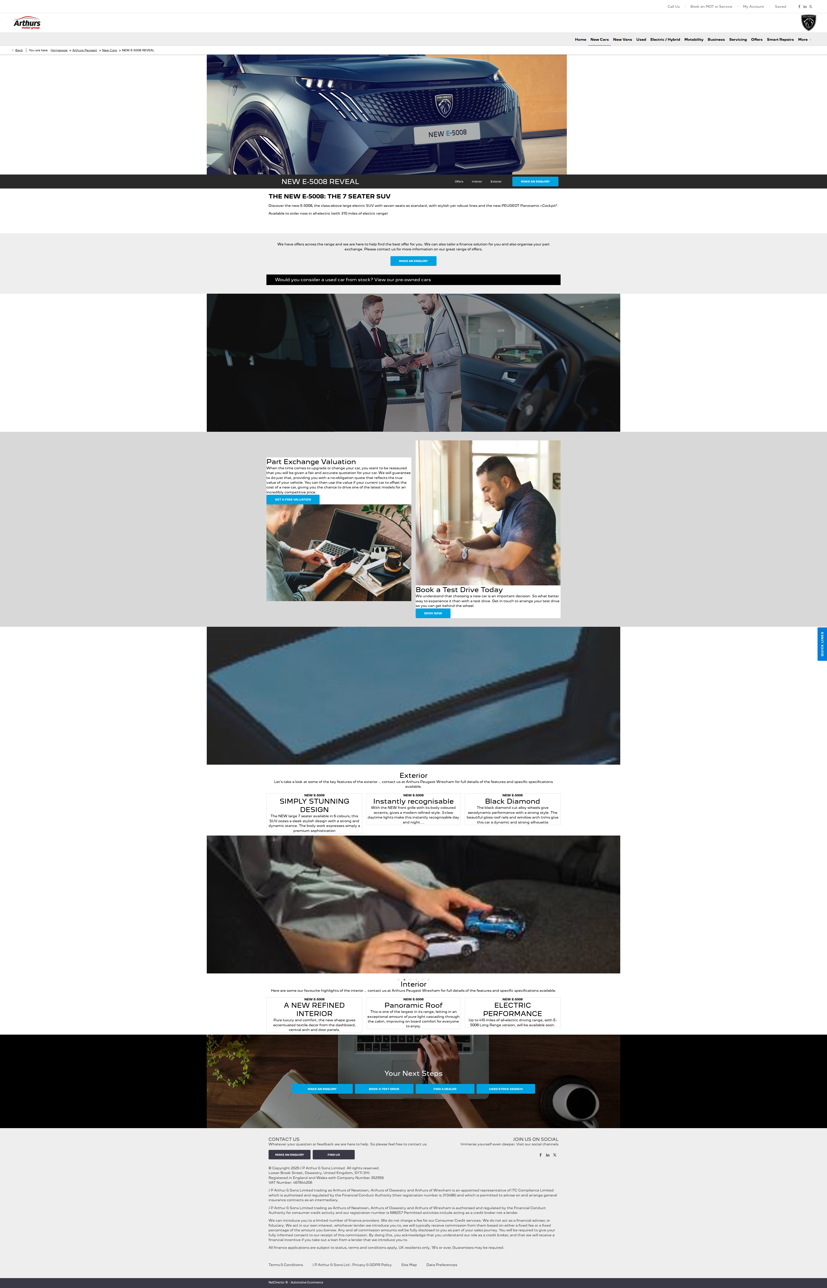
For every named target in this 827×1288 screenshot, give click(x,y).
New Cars (109, 50)
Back (19, 50)
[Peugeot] (808, 22)
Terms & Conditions (286, 1265)
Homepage (59, 50)
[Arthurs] (27, 22)
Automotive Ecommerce (307, 1282)
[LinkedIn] (805, 6)
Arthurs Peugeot (84, 50)
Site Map (409, 1265)
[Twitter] (810, 6)
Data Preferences (441, 1265)
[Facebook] (799, 6)
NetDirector (277, 1282)
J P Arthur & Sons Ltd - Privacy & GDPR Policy (352, 1265)
